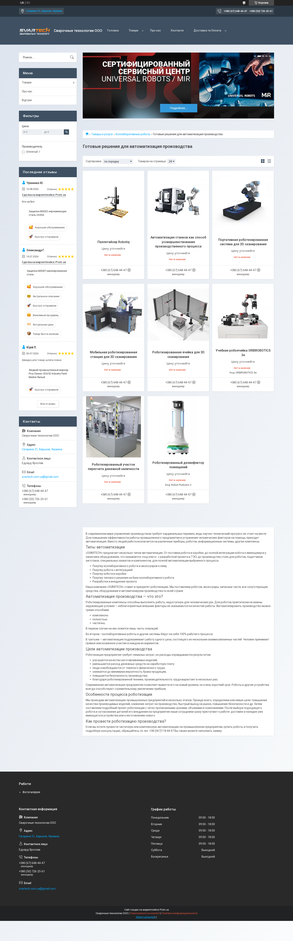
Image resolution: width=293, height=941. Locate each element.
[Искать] (72, 57)
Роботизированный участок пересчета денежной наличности (113, 467)
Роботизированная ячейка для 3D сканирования (178, 354)
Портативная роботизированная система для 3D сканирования (243, 242)
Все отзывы (47, 403)
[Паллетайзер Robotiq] (113, 201)
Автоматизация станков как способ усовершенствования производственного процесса (178, 241)
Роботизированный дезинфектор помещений (178, 465)
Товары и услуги (102, 134)
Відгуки (27, 100)
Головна (113, 30)
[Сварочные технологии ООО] (35, 30)
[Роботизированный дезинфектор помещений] (178, 427)
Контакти (177, 30)
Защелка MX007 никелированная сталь (47, 272)
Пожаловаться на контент (144, 913)
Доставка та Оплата (207, 30)
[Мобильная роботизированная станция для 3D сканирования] (113, 314)
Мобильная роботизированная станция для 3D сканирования (113, 354)
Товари (133, 30)
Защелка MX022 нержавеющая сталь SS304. (47, 213)
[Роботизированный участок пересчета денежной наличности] (113, 427)
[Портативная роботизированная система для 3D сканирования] (243, 201)
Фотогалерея (31, 792)
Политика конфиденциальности (179, 913)
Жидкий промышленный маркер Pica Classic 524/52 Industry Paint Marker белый (48, 373)
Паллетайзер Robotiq (113, 242)
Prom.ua (164, 909)
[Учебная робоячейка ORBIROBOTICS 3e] (243, 314)
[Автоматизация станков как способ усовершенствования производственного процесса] (178, 201)
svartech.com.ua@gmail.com (40, 476)
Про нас (155, 30)
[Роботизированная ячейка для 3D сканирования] (178, 314)
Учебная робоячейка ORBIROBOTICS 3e (243, 353)
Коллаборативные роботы (133, 134)
